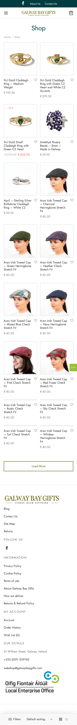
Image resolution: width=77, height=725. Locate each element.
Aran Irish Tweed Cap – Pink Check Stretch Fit (17, 382)
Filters (17, 719)
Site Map (9, 524)
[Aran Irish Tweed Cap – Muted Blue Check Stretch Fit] (20, 299)
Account (9, 620)
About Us (35, 4)
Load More (38, 466)
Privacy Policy (12, 566)
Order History (12, 627)
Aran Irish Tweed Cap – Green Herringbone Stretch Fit (17, 266)
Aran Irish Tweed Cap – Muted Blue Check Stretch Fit (17, 324)
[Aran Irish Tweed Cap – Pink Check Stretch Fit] (20, 357)
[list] (66, 719)
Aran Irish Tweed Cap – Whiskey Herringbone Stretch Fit (53, 436)
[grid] (60, 719)
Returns (8, 531)
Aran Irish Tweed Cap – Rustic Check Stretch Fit (17, 408)
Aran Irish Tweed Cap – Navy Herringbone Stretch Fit (53, 324)
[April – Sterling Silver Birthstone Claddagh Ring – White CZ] (20, 179)
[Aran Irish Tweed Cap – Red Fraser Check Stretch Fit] (56, 357)
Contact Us (51, 4)
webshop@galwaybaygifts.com (23, 668)
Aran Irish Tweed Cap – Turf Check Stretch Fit (17, 434)
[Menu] (6, 13)
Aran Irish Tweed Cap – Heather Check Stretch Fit (53, 266)
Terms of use (11, 581)
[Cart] (71, 13)
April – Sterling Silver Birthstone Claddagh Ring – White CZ (17, 204)
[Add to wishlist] (35, 80)
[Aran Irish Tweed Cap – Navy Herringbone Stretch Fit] (56, 299)
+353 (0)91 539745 (16, 659)
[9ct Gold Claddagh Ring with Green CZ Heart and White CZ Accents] (56, 59)
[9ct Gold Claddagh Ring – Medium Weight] (20, 59)
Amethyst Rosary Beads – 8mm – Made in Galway (50, 145)
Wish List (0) (12, 635)
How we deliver (13, 596)
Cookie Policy (12, 573)
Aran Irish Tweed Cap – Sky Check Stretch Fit (53, 408)
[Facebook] (7, 548)
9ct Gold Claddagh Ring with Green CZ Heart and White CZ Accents (52, 85)
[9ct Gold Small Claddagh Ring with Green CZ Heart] (20, 120)
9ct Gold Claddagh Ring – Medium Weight (16, 83)
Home (7, 37)
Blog (7, 509)
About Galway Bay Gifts (19, 588)
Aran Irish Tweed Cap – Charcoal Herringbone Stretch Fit (53, 205)
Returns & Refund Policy (19, 603)
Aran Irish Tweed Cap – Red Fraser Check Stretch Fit (53, 382)
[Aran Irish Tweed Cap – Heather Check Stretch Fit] (56, 241)
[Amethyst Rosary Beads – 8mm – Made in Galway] (56, 120)
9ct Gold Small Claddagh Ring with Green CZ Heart (16, 145)
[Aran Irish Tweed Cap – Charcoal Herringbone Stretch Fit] (56, 179)
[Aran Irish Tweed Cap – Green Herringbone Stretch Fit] (20, 241)
